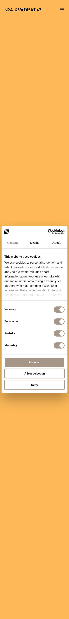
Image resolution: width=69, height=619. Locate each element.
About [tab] (56, 242)
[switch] (59, 321)
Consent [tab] (12, 242)
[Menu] (62, 9)
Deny (34, 384)
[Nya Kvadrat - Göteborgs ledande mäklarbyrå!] (23, 9)
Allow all (34, 362)
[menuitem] (62, 9)
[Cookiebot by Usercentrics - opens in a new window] (49, 231)
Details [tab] (34, 242)
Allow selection (34, 373)
